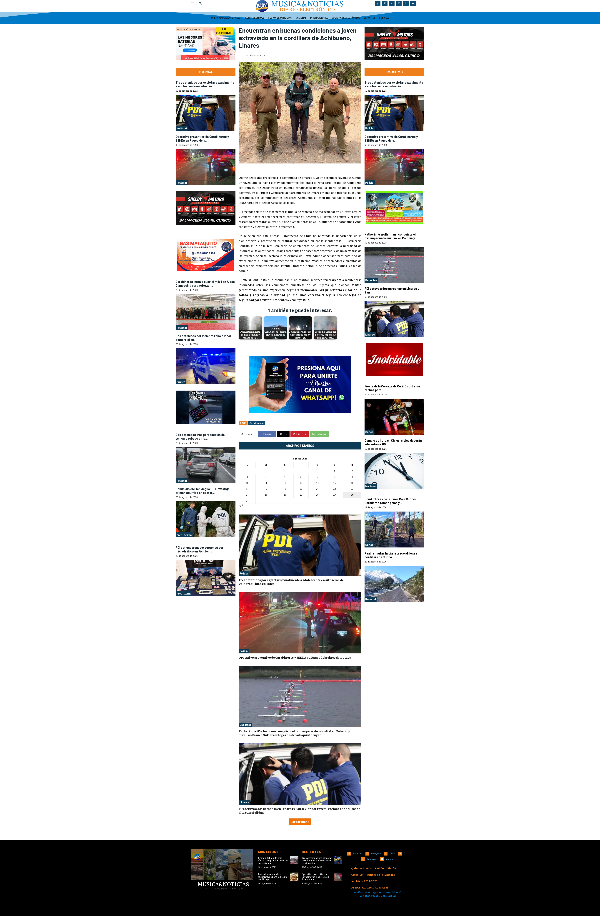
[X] (399, 3)
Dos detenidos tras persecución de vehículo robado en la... (200, 436)
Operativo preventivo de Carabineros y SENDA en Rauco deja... (202, 138)
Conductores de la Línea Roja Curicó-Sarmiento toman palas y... (390, 501)
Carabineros (256, 422)
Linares (244, 802)
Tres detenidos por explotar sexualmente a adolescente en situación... (205, 84)
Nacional (370, 486)
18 (266, 488)
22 (334, 488)
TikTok (392, 853)
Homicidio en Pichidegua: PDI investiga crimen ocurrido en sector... (203, 490)
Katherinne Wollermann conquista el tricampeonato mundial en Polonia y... (391, 236)
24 (247, 494)
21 (317, 488)
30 (352, 494)
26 (284, 494)
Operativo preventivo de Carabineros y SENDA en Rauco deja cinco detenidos (295, 657)
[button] (200, 4)
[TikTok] (392, 3)
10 (247, 482)
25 (266, 494)
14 (317, 482)
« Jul (241, 505)
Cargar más (298, 821)
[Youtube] (413, 3)
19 (284, 488)
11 (266, 482)
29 (334, 494)
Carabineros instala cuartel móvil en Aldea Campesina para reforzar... (205, 283)
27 (301, 494)
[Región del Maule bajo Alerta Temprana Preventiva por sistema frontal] (294, 860)
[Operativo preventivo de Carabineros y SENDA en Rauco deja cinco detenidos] (205, 167)
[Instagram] (385, 3)
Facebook (358, 853)
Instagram (376, 853)
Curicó (180, 381)
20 (301, 488)
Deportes (245, 724)
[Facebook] (377, 3)
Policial (181, 128)
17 (247, 488)
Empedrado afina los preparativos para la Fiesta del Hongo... (272, 877)
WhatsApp (372, 859)
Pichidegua (184, 535)
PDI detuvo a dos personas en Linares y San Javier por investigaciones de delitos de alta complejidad (299, 810)
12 (284, 482)
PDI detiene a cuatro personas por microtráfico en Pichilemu (199, 549)
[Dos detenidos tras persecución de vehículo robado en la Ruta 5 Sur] (205, 465)
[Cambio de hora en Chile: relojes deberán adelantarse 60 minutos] (394, 471)
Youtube (390, 859)
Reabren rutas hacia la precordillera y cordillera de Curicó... (391, 555)
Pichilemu (183, 593)
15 (334, 482)
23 (352, 488)
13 (301, 482)
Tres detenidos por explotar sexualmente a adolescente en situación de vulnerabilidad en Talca (291, 581)
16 (352, 482)
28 (317, 494)
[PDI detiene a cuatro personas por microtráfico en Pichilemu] (205, 578)
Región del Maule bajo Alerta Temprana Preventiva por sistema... (273, 861)
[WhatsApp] (406, 3)
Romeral (370, 599)
